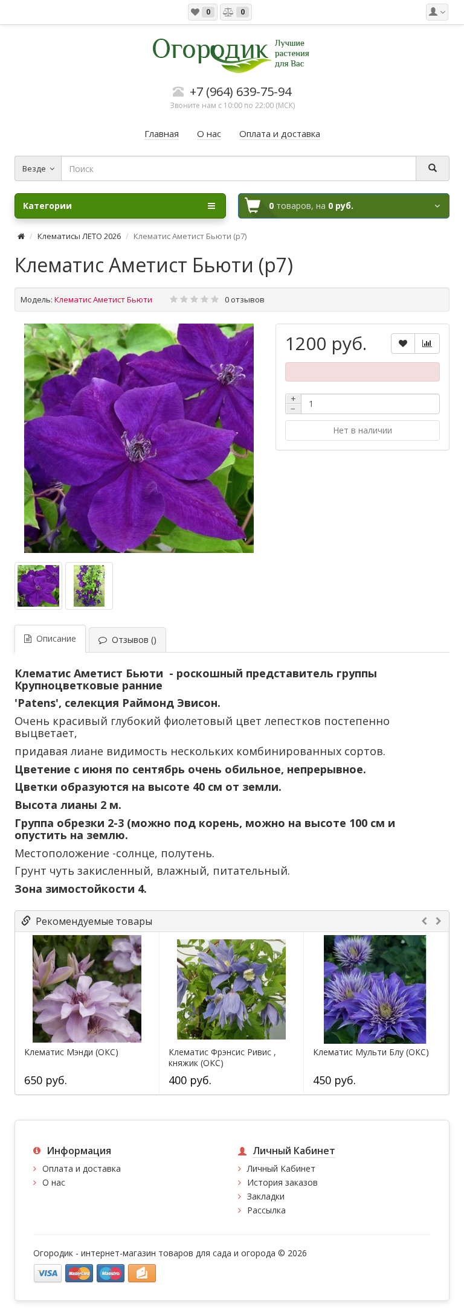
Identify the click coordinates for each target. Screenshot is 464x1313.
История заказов (282, 1182)
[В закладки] (403, 343)
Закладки (266, 1196)
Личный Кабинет (281, 1168)
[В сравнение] (427, 343)
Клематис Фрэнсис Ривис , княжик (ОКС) (222, 1058)
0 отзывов (245, 299)
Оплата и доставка (81, 1168)
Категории (47, 205)
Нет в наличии (362, 430)
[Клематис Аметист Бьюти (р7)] (139, 438)
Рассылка (266, 1210)
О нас (53, 1182)
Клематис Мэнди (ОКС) (71, 1052)
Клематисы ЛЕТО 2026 (79, 236)
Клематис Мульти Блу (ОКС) (371, 1052)
